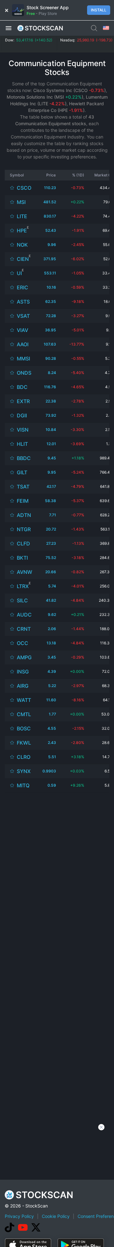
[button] (8, 28)
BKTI (22, 558)
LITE (22, 216)
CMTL (24, 714)
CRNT (24, 629)
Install (98, 10)
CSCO (24, 188)
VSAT (23, 316)
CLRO (23, 757)
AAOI (22, 344)
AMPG (24, 657)
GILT (22, 472)
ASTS (23, 301)
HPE (22, 230)
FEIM (22, 501)
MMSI (23, 358)
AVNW (24, 572)
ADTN (24, 515)
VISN (22, 430)
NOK (22, 245)
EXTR (23, 401)
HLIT (22, 444)
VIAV (22, 330)
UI (19, 273)
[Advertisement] (57, 830)
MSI (21, 202)
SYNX (24, 771)
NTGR (24, 529)
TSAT (23, 486)
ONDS (24, 373)
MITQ (23, 785)
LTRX (23, 586)
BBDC (24, 458)
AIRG (22, 686)
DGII (22, 415)
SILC (22, 600)
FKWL (24, 743)
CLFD (23, 543)
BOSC (24, 728)
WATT (24, 700)
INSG (23, 671)
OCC (22, 643)
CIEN (23, 259)
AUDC (24, 614)
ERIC (22, 287)
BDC (22, 387)
